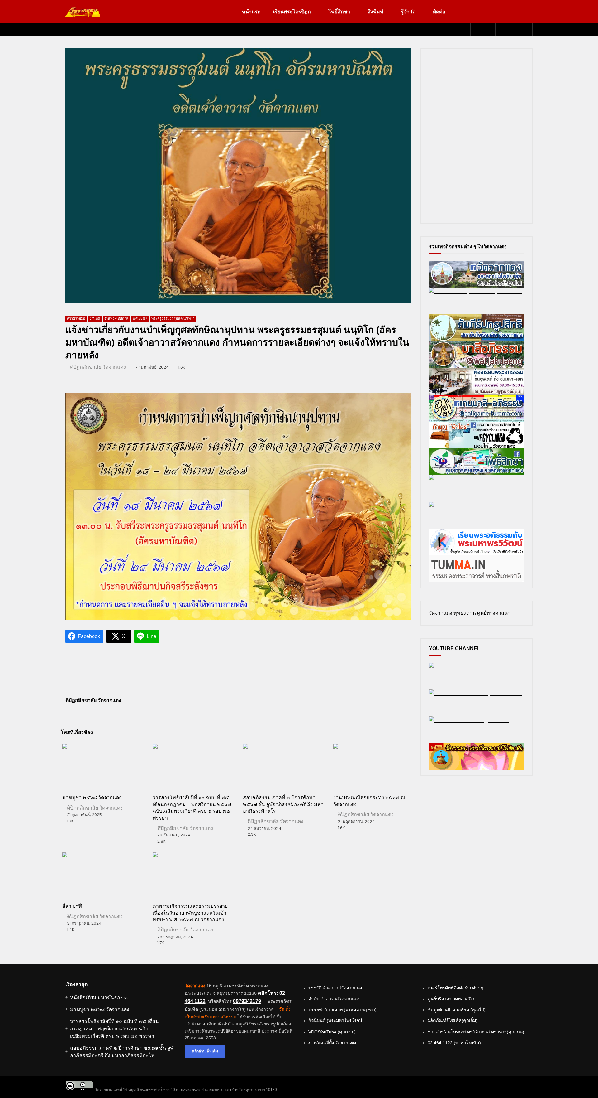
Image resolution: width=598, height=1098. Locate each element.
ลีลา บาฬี (72, 906)
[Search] (526, 29)
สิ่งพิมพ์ (375, 11)
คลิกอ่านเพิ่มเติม (205, 1051)
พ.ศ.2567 (140, 318)
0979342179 (247, 1001)
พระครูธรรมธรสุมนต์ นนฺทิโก (173, 318)
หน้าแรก (251, 11)
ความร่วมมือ (76, 318)
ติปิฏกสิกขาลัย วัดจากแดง (98, 366)
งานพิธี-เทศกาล (116, 318)
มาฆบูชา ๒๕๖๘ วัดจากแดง (91, 797)
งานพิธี (95, 318)
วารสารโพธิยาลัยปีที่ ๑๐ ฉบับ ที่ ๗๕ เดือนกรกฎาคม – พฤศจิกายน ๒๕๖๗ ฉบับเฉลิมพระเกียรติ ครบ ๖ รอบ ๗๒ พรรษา (114, 1028)
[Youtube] (476, 29)
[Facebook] (464, 29)
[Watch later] (501, 29)
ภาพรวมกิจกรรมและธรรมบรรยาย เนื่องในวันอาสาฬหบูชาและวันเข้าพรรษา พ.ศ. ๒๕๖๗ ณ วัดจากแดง (190, 912)
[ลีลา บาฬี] (102, 875)
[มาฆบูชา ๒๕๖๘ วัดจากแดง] (102, 766)
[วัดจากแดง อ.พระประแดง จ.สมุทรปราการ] (82, 12)
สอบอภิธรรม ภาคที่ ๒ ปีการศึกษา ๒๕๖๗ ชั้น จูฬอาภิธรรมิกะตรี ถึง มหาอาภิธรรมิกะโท (283, 804)
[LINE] (489, 29)
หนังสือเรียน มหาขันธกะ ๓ (99, 997)
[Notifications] (514, 29)
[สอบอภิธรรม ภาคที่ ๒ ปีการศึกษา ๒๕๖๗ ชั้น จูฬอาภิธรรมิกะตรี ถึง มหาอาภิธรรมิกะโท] (283, 766)
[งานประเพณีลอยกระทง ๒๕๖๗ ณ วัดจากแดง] (373, 766)
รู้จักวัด (408, 11)
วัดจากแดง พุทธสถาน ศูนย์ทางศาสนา (469, 613)
